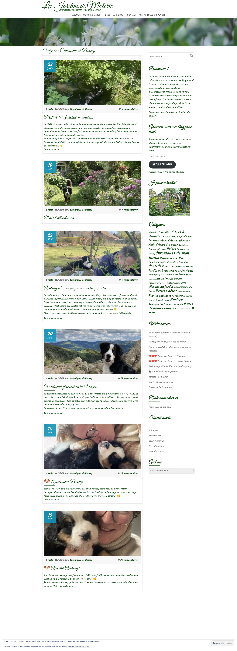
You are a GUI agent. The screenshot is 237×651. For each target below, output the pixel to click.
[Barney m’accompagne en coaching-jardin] (92, 252)
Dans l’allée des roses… (61, 218)
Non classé (180, 282)
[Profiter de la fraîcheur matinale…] (92, 81)
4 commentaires (130, 209)
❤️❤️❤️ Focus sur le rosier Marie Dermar (170, 361)
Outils (176, 287)
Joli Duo (174, 278)
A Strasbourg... (169, 236)
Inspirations (163, 278)
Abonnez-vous (162, 164)
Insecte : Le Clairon (158, 376)
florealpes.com (156, 446)
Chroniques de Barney (81, 109)
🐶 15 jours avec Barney (63, 482)
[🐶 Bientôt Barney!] (92, 532)
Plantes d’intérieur (183, 292)
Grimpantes (185, 274)
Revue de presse (163, 300)
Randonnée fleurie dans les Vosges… (71, 387)
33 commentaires (129, 559)
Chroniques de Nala (172, 258)
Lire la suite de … (53, 149)
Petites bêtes (166, 291)
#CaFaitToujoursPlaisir (152, 15)
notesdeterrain (156, 451)
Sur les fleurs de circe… (161, 382)
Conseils (155, 266)
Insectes (152, 279)
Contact (131, 15)
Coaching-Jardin (92, 15)
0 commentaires (130, 109)
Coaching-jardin (158, 261)
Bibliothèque (184, 245)
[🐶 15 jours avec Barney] (92, 446)
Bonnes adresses (157, 249)
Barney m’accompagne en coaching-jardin (75, 288)
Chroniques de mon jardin (169, 255)
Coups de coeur (172, 266)
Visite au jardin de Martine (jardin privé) (170, 366)
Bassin (174, 244)
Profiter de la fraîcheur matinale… (68, 117)
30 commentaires (129, 473)
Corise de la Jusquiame (160, 387)
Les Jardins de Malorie (77, 6)
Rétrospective (156, 304)
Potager (176, 295)
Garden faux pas (155, 275)
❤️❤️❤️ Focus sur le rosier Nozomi (167, 356)
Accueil (76, 15)
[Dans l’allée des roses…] (92, 182)
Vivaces (170, 308)
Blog (108, 15)
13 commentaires (129, 378)
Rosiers (176, 299)
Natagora (153, 430)
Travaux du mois (173, 304)
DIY (184, 267)
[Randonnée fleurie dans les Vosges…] (92, 351)
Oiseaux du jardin (161, 287)
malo (51, 109)
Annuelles (164, 232)
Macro (170, 282)
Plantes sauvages (160, 295)
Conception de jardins (177, 262)
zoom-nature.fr (156, 440)
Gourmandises (170, 274)
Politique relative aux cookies (78, 647)
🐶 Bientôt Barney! (61, 568)
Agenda (153, 232)
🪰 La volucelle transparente (163, 371)
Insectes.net (155, 435)
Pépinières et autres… (160, 406)
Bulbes (171, 249)
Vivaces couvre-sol (184, 309)
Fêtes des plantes (184, 270)
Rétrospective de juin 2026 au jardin (167, 341)
